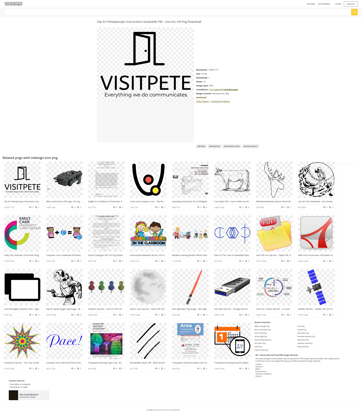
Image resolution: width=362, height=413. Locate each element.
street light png (261, 336)
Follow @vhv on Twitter (18, 387)
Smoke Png (301, 329)
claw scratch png (261, 350)
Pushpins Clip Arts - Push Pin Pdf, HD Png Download (112, 309)
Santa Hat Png (302, 346)
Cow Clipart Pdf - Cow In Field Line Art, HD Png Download (240, 201)
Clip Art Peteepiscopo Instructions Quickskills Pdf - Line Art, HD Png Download (40, 201)
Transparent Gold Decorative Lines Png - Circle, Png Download (201, 362)
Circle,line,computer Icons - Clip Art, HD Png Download (155, 201)
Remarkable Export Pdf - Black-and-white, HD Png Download (158, 362)
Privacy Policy (260, 371)
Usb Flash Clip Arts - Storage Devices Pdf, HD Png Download (242, 309)
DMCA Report (202, 101)
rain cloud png (261, 333)
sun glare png (260, 343)
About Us (259, 366)
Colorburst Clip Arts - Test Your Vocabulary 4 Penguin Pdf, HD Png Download (39, 362)
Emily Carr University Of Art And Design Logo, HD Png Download (33, 255)
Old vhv (258, 376)
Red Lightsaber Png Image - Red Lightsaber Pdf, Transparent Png (202, 309)
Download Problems (220, 101)
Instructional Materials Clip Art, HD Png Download (153, 255)
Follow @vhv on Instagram (20, 384)
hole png (258, 346)
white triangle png (262, 326)
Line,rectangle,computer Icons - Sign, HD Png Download (30, 309)
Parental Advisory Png (306, 336)
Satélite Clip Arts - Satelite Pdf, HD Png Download (320, 309)
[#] (145, 64)
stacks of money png (263, 340)
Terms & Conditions (263, 374)
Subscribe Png (303, 333)
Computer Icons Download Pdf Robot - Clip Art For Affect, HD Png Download (81, 255)
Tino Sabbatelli (216, 89)
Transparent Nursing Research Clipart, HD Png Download (240, 362)
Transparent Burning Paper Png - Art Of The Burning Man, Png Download (121, 362)
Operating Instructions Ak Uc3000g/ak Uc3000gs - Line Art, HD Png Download (208, 201)
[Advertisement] (230, 47)
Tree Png (300, 326)
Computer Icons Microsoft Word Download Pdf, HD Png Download (77, 362)
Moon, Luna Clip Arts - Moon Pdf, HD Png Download (154, 309)
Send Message (230, 89)
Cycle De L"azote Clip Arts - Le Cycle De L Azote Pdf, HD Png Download (289, 309)
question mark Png (304, 343)
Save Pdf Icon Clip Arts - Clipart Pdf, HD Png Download (281, 255)
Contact (258, 364)
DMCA (257, 369)
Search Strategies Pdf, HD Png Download (107, 255)
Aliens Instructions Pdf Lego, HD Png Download (68, 201)
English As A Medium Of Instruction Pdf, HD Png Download (115, 201)
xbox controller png (263, 329)
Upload (311, 4)
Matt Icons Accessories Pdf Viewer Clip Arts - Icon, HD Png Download (330, 255)
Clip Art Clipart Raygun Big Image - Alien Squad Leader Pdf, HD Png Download (82, 309)
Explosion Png (303, 340)
